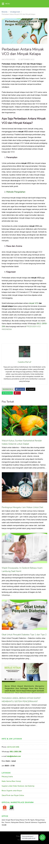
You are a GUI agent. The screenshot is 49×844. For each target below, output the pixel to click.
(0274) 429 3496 (13, 747)
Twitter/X (31, 389)
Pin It (18, 393)
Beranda (4, 12)
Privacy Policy (19, 836)
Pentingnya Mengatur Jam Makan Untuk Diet (22, 507)
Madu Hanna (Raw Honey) (11, 781)
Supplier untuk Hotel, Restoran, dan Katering (18, 786)
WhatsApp (8, 393)
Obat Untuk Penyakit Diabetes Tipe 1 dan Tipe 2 (24, 634)
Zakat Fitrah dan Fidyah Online (13, 795)
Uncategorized (15, 12)
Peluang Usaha (7, 776)
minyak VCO (33, 303)
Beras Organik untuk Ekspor (12, 791)
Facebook (20, 389)
